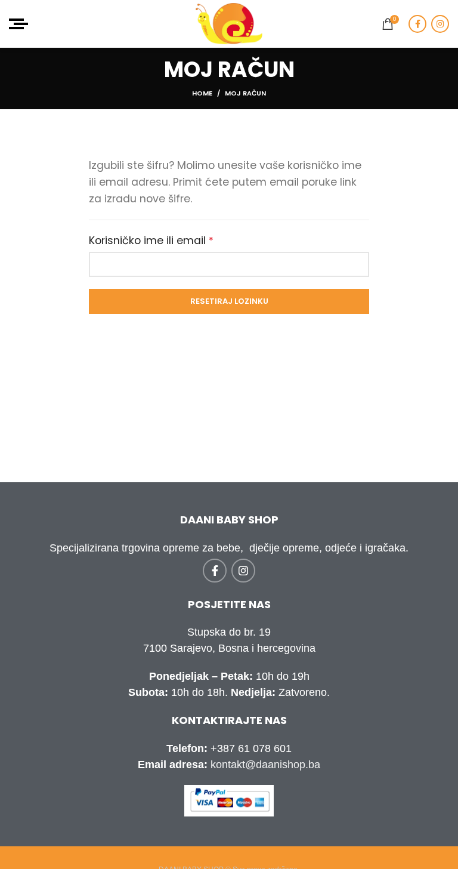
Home (202, 93)
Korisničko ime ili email (177, 240)
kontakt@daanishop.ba (265, 765)
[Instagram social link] (440, 24)
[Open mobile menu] (18, 24)
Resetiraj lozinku (229, 301)
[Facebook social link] (417, 24)
